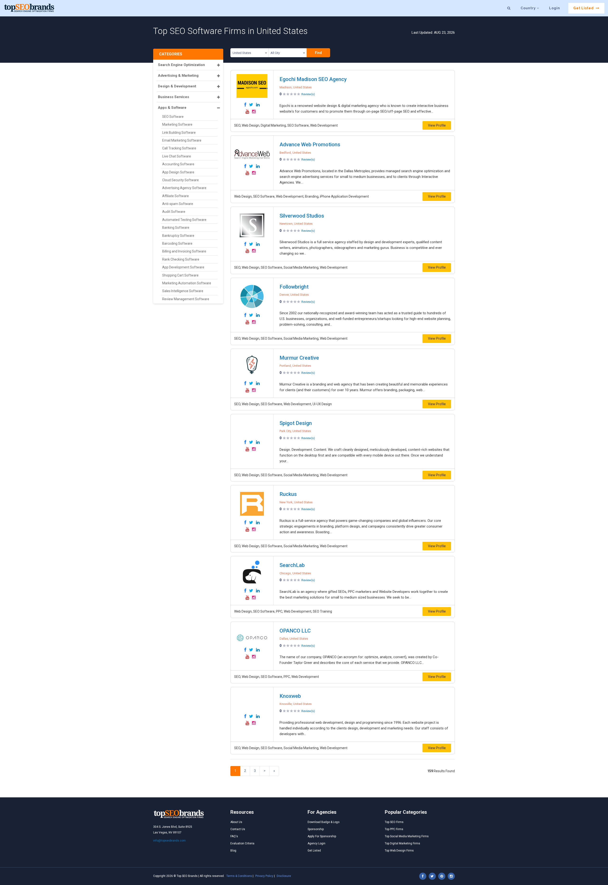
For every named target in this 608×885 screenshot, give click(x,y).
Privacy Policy (264, 876)
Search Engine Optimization (181, 65)
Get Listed (584, 8)
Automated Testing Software (184, 220)
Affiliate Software (175, 196)
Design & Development (177, 86)
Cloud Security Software (180, 180)
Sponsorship (316, 829)
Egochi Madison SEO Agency (313, 79)
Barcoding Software (177, 243)
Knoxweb (290, 696)
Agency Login (316, 843)
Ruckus (288, 494)
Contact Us (237, 829)
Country (529, 8)
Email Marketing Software (181, 140)
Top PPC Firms (394, 829)
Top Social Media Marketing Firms (407, 836)
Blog (233, 850)
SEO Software (173, 117)
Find (318, 53)
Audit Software (173, 212)
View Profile (437, 125)
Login (554, 8)
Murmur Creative (299, 358)
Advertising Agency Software (184, 188)
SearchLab (292, 565)
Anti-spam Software (177, 204)
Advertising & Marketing (178, 75)
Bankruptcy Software (178, 236)
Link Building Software (179, 132)
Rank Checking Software (180, 259)
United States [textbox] (242, 53)
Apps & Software (172, 107)
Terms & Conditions (239, 876)
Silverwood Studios (302, 216)
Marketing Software (177, 124)
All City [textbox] (275, 53)
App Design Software (178, 172)
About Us (236, 822)
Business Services (173, 97)
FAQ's (234, 836)
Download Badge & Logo (323, 822)
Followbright (294, 287)
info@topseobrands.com (169, 840)
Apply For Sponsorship (322, 836)
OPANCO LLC (295, 631)
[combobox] (249, 53)
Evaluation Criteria (242, 843)
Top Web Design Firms (399, 850)
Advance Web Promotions (310, 145)
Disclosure (284, 876)
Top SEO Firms (394, 822)
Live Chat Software (176, 156)
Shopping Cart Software (180, 275)
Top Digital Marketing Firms (402, 843)
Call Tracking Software (179, 148)
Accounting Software (178, 164)
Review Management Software (185, 299)
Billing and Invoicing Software (184, 251)
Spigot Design (296, 423)
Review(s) (308, 94)
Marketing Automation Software (186, 283)
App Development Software (183, 267)
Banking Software (175, 227)
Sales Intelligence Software (182, 291)
